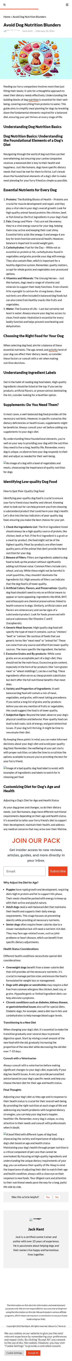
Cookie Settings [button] (14, 1353)
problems (11, 937)
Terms (61, 1326)
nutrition (33, 99)
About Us (52, 1326)
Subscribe (58, 871)
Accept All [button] (33, 1353)
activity (53, 349)
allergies (24, 984)
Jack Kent (27, 31)
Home (6, 16)
